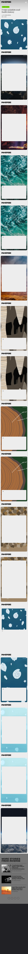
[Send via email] (18, 898)
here (13, 831)
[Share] (9, 898)
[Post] (12, 898)
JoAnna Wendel (7, 15)
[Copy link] (15, 898)
